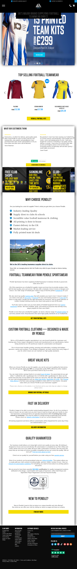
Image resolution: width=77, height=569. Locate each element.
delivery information (33, 417)
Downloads (17, 542)
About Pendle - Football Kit (18, 531)
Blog (16, 544)
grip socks (27, 298)
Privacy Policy (5, 561)
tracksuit (35, 298)
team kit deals (45, 374)
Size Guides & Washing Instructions (33, 534)
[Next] (42, 63)
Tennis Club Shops (7, 535)
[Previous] (35, 63)
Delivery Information (38, 427)
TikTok (61, 544)
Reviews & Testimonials (18, 534)
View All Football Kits (38, 118)
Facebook (52, 544)
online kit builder (47, 460)
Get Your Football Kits (38, 318)
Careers (17, 546)
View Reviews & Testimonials (38, 165)
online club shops (40, 379)
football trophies (61, 312)
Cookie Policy (13, 561)
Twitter (55, 544)
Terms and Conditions (25, 560)
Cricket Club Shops (7, 533)
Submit (63, 536)
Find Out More (38, 512)
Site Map (34, 560)
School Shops (5, 536)
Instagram (58, 544)
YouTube (64, 544)
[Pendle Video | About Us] (27, 253)
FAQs (28, 532)
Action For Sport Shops (6, 539)
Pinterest (67, 544)
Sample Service (31, 536)
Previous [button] (5, 93)
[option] (18, 1)
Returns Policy (31, 541)
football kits (59, 290)
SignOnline (50, 379)
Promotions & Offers (32, 545)
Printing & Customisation (18, 537)
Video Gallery (18, 541)
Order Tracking (31, 540)
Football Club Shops (5, 531)
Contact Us (30, 530)
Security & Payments (32, 543)
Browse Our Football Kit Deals (38, 392)
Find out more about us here (41, 452)
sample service (59, 455)
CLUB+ (57, 379)
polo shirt (63, 298)
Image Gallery (18, 539)
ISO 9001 (36, 469)
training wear (29, 296)
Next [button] (72, 93)
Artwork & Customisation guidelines (20, 464)
